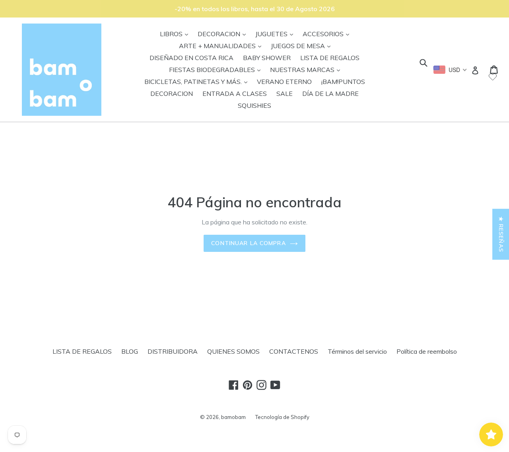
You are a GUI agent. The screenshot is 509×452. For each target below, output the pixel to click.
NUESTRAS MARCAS (307, 69)
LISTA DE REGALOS (329, 58)
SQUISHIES (254, 105)
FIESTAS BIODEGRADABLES (216, 69)
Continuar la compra (248, 243)
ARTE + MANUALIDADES (222, 45)
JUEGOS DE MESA (302, 45)
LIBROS (176, 33)
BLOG (129, 351)
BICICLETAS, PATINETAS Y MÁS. (197, 81)
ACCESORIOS (328, 33)
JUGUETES (276, 33)
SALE (284, 93)
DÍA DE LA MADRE (330, 93)
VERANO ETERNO (284, 82)
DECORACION (224, 33)
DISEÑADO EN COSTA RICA (191, 58)
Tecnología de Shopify (282, 417)
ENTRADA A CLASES (234, 93)
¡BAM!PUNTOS (343, 82)
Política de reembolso (426, 351)
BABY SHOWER (267, 58)
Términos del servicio (357, 351)
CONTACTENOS (293, 351)
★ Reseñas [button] (501, 234)
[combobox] (450, 70)
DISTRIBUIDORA (173, 351)
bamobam (233, 417)
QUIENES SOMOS (233, 351)
